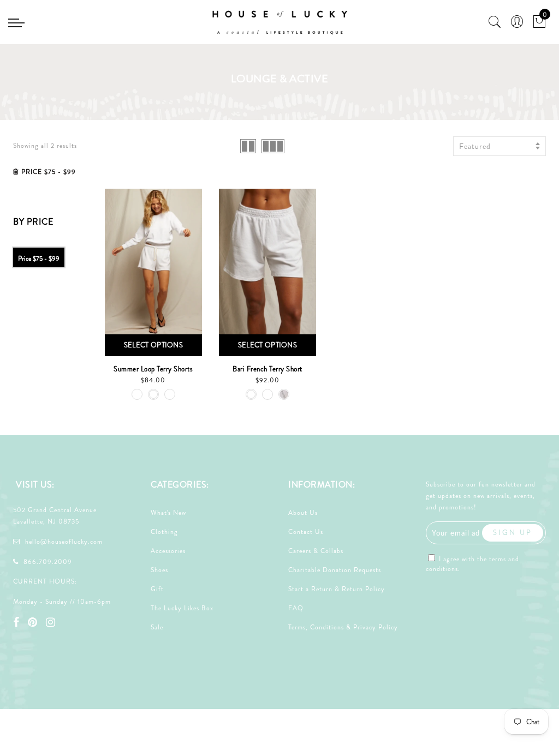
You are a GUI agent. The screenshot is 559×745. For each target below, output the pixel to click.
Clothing (164, 532)
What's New (168, 513)
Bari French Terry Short (267, 369)
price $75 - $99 (39, 258)
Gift (157, 589)
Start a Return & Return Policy (336, 589)
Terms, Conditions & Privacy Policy (343, 627)
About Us (303, 513)
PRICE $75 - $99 (48, 172)
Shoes (159, 570)
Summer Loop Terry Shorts (153, 369)
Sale (157, 627)
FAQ (296, 608)
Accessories (168, 551)
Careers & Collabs (315, 551)
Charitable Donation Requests (334, 570)
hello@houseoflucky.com (64, 541)
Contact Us (305, 532)
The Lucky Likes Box (182, 608)
